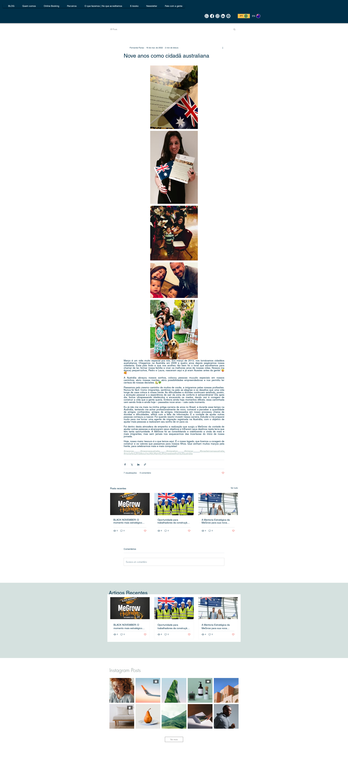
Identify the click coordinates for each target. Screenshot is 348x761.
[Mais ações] (222, 47)
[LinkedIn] (223, 16)
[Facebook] (212, 16)
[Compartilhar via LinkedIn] (138, 464)
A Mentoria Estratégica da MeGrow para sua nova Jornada (216, 521)
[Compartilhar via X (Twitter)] (131, 464)
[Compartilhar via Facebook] (125, 464)
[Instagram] (217, 16)
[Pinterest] (228, 16)
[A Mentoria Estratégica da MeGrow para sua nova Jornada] (218, 504)
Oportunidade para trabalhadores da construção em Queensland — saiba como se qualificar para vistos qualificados (174, 521)
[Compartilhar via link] (145, 464)
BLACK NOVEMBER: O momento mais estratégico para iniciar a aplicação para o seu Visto (129, 521)
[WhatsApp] (207, 16)
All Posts (113, 29)
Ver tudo (234, 488)
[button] (234, 29)
